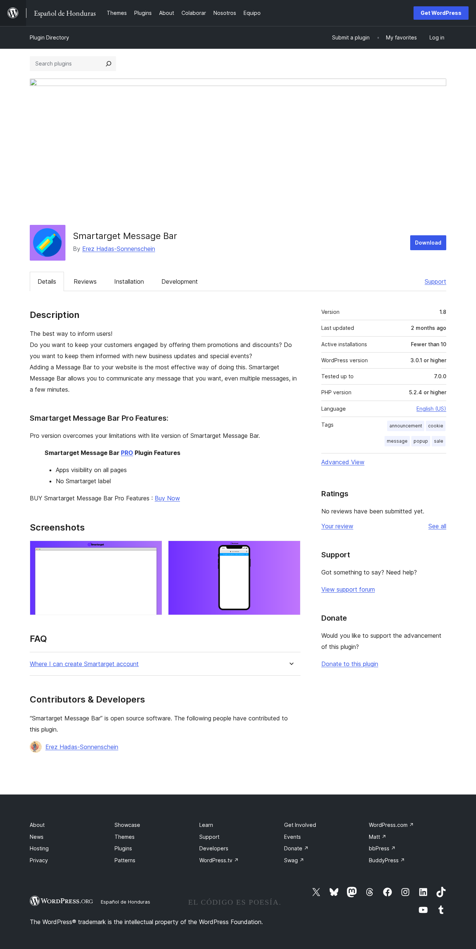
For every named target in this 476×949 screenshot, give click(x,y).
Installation (129, 281)
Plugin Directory (49, 37)
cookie (435, 426)
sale (438, 441)
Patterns (125, 860)
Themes (125, 837)
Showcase (127, 825)
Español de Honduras (125, 902)
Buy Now (167, 498)
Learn (206, 825)
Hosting (39, 848)
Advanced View (342, 462)
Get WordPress (441, 13)
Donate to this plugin (349, 664)
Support (435, 281)
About (37, 825)
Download (428, 242)
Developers (213, 848)
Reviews (85, 281)
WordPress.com (391, 825)
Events (292, 837)
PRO (127, 452)
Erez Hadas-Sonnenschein (118, 248)
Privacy (39, 860)
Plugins (123, 848)
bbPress (382, 848)
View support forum (348, 589)
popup (421, 441)
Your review (337, 526)
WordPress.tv (219, 860)
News (37, 837)
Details (47, 281)
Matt (377, 837)
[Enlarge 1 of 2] (152, 550)
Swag (294, 860)
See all (437, 526)
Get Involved (300, 825)
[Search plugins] (108, 63)
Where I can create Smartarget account (84, 664)
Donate (296, 848)
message (397, 441)
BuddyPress (387, 860)
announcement (405, 426)
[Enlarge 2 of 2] (290, 550)
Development (179, 281)
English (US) (431, 408)
